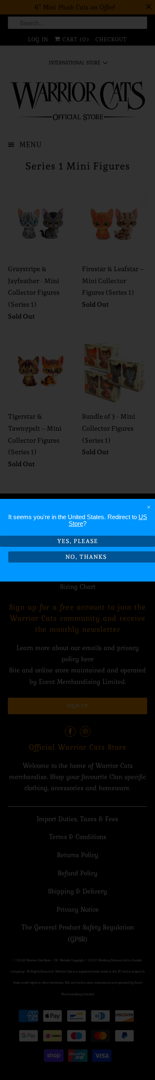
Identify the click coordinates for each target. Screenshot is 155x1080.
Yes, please (77, 541)
